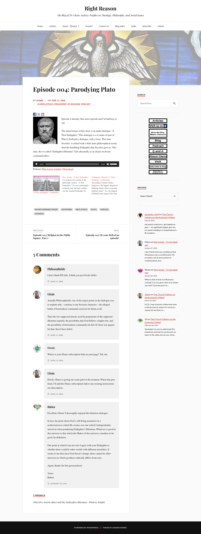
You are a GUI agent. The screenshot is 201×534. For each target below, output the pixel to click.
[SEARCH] (174, 103)
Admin (161, 26)
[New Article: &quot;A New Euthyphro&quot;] (77, 184)
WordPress (92, 528)
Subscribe (147, 26)
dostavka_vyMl (152, 214)
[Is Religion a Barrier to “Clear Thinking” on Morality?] (106, 185)
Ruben (51, 406)
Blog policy (120, 26)
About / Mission (69, 26)
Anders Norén (119, 528)
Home (40, 26)
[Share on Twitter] (38, 114)
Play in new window (52, 169)
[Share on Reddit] (42, 114)
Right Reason (100, 8)
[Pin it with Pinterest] (46, 114)
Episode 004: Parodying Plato (74, 89)
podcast (86, 104)
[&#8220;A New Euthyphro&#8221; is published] (46, 183)
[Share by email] (54, 114)
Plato (94, 209)
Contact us (104, 26)
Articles (52, 26)
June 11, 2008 (58, 100)
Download (68, 169)
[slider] (114, 163)
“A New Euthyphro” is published (46, 192)
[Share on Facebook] (34, 114)
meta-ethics (46, 104)
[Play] (36, 164)
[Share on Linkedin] (50, 114)
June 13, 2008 (56, 360)
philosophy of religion (67, 104)
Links (133, 26)
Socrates (39, 214)
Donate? (89, 26)
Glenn (39, 100)
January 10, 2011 (58, 483)
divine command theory (46, 209)
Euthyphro (67, 209)
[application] (76, 164)
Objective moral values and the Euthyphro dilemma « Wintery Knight (69, 502)
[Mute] (108, 164)
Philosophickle (56, 269)
